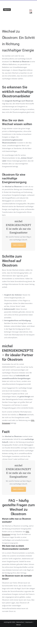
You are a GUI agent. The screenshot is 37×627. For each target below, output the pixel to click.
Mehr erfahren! (18, 245)
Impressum (28, 622)
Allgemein (7, 9)
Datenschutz (20, 622)
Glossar (18, 625)
